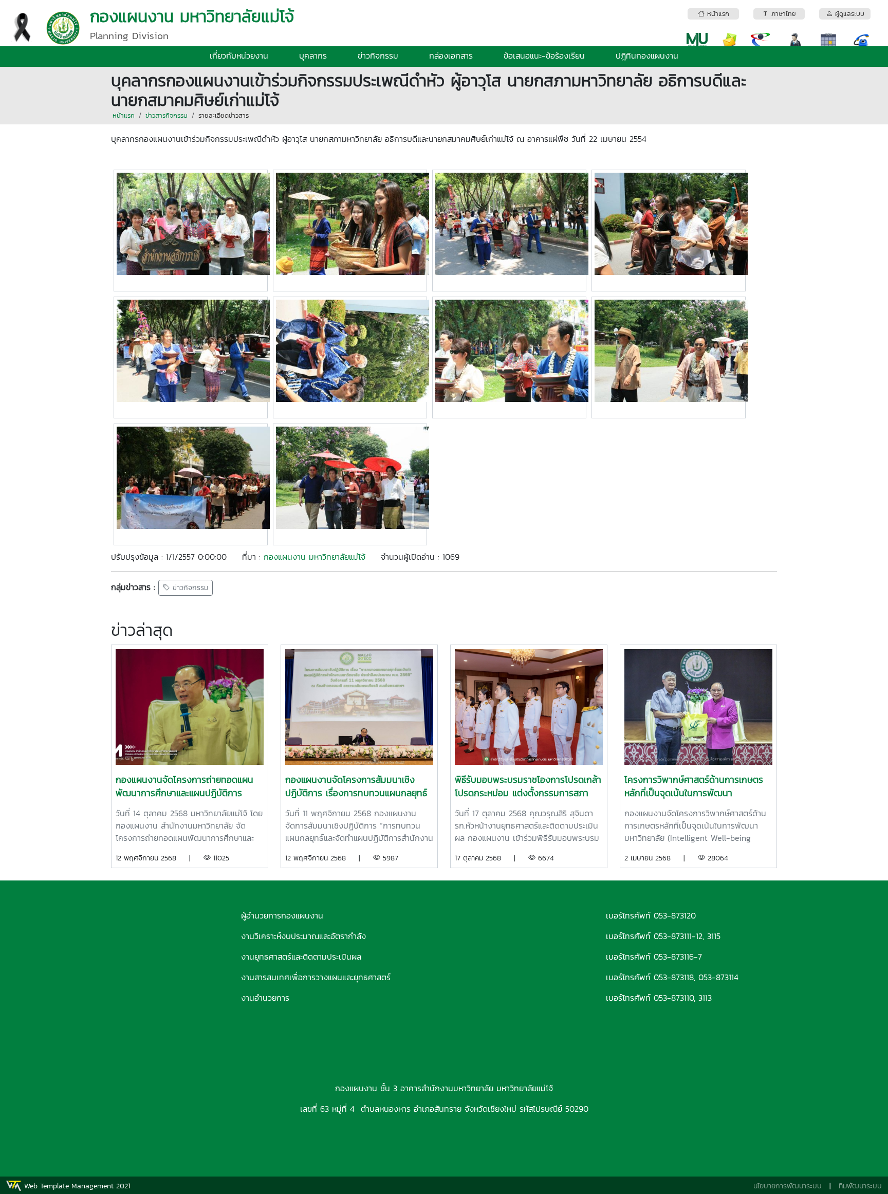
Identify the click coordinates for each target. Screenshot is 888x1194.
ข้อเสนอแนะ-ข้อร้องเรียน (544, 55)
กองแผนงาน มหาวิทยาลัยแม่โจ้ (314, 556)
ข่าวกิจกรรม (378, 55)
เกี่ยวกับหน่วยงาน (239, 55)
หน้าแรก (124, 115)
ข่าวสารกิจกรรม (166, 115)
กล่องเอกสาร (451, 55)
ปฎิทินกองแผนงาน (647, 55)
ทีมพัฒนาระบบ (860, 1186)
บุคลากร (313, 55)
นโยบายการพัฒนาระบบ (787, 1186)
